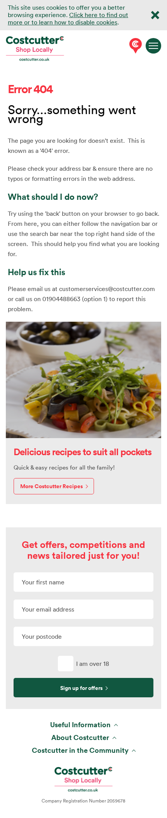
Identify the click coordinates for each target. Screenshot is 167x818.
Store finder (134, 46)
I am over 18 (92, 663)
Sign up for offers (81, 688)
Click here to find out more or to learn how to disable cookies (68, 18)
